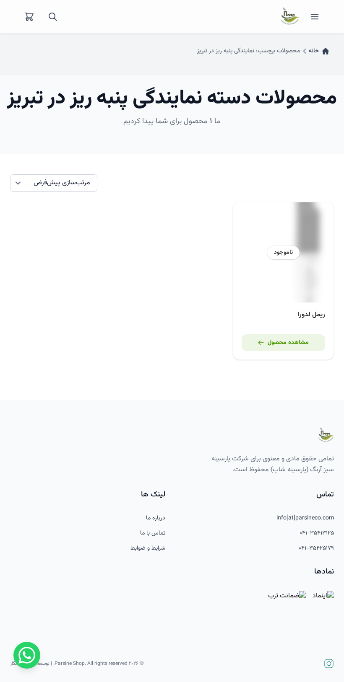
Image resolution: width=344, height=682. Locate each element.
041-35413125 (317, 533)
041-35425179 (316, 548)
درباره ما (155, 518)
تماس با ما (152, 533)
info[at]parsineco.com (305, 518)
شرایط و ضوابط (147, 548)
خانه (314, 51)
